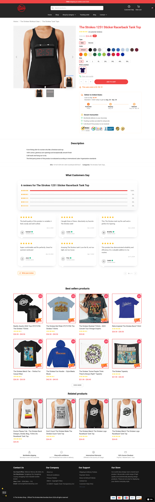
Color (81, 46)
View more (77, 385)
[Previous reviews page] (125, 273)
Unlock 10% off (4, 493)
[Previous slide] (16, 57)
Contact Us (83, 481)
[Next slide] (72, 57)
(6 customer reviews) (95, 32)
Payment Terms (84, 475)
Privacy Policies (52, 478)
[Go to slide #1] (39, 93)
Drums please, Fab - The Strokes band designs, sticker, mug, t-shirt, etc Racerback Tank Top (27, 433)
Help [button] (151, 499)
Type (80, 39)
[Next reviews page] (135, 273)
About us (50, 472)
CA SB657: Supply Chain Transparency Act (60, 484)
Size (80, 58)
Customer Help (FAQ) (86, 484)
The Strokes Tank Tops (50, 21)
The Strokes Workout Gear (30, 21)
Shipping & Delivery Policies (88, 472)
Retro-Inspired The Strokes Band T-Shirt (126, 326)
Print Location (84, 65)
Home (15, 21)
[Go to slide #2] (50, 93)
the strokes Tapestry (120, 371)
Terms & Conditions (53, 475)
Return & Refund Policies (87, 478)
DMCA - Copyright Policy (55, 481)
